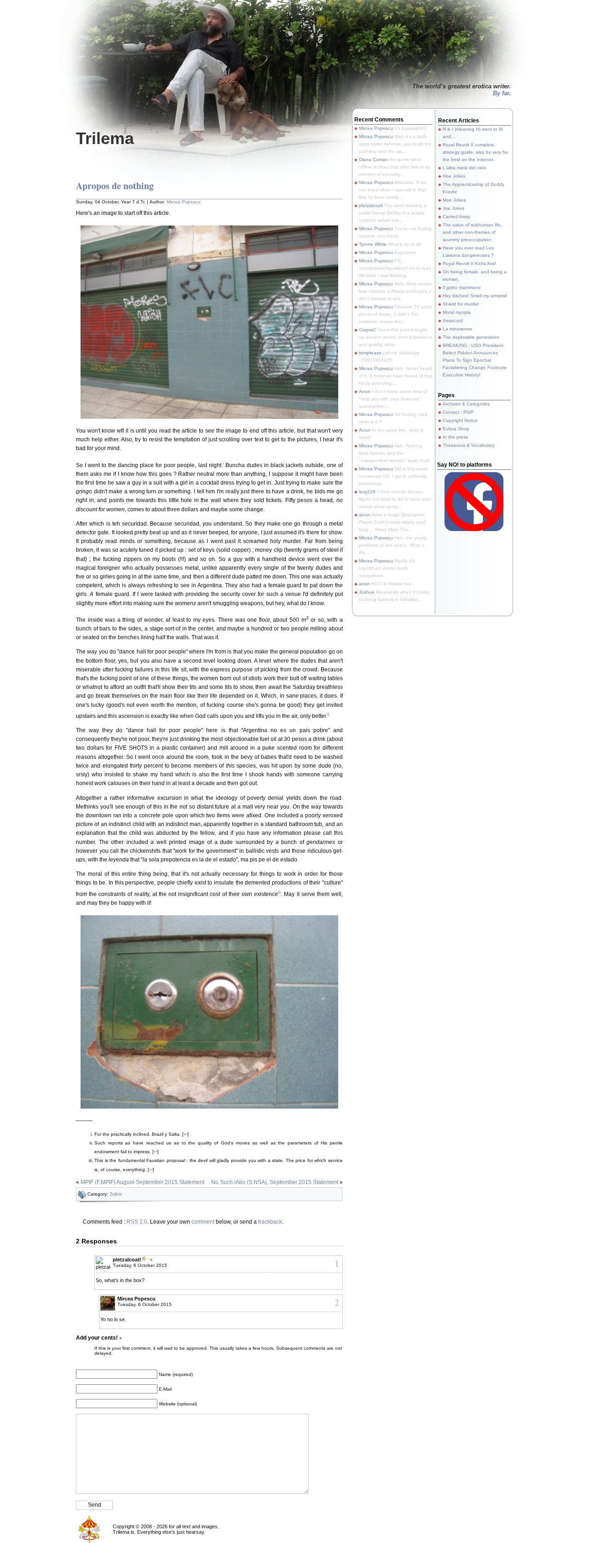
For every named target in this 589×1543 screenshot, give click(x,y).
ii (328, 714)
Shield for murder (461, 303)
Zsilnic (116, 1193)
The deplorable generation (471, 337)
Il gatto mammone (462, 287)
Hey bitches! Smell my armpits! (475, 295)
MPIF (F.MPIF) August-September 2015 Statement (142, 1182)
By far (501, 93)
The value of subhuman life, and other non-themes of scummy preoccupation (472, 232)
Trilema (105, 138)
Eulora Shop (456, 428)
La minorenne (457, 328)
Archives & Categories (466, 403)
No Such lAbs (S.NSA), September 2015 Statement (274, 1182)
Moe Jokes (454, 199)
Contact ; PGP (458, 412)
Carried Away (456, 216)
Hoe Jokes (454, 176)
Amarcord (453, 320)
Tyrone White (373, 244)
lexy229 (367, 491)
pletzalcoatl (127, 1259)
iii (279, 892)
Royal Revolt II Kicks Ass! (469, 263)
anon (364, 514)
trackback (270, 1222)
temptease (370, 352)
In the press (455, 436)
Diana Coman (373, 159)
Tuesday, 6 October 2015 (140, 1265)
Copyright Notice (460, 420)
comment (202, 1222)
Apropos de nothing (115, 185)
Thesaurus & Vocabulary (469, 445)
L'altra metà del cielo (464, 167)
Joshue (367, 592)
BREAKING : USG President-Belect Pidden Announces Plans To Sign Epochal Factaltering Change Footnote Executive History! (475, 360)
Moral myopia (457, 312)
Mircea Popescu (184, 201)
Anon (364, 391)
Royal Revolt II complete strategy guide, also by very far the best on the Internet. (475, 152)
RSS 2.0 (137, 1222)
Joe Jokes (453, 208)
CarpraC (367, 329)
